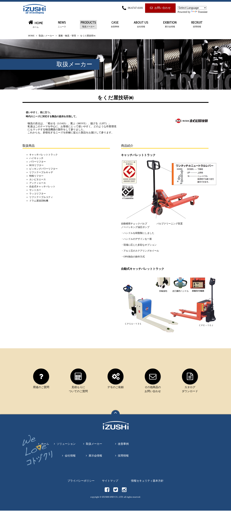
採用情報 (123, 455)
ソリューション (66, 443)
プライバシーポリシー (81, 480)
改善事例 (123, 443)
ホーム (45, 443)
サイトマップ (110, 480)
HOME (31, 35)
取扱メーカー (94, 443)
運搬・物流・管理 (67, 35)
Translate (202, 11)
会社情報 (70, 455)
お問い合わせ (162, 7)
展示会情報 (95, 455)
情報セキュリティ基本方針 (147, 480)
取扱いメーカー (46, 35)
